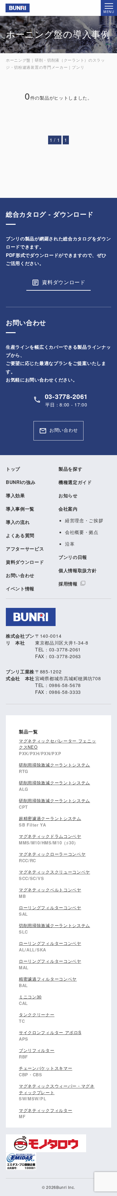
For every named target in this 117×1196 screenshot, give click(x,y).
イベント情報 (20, 588)
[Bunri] (15, 8)
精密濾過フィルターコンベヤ (48, 979)
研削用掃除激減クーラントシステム (54, 765)
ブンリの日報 (72, 557)
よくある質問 (20, 535)
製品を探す (70, 468)
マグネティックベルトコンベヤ (50, 890)
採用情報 (68, 583)
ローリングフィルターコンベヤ (50, 907)
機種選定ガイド (75, 482)
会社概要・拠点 (81, 532)
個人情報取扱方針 (77, 570)
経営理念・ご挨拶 (84, 520)
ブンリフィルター (37, 1050)
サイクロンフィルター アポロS (50, 1032)
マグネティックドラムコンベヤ (50, 836)
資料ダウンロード (63, 282)
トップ (13, 468)
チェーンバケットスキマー (45, 1068)
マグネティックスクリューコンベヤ (54, 872)
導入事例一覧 (20, 508)
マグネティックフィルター (45, 1110)
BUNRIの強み (21, 482)
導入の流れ (18, 522)
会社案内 (68, 508)
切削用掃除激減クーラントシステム (54, 925)
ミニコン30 (30, 997)
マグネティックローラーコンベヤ (52, 854)
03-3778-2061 (66, 396)
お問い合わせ (63, 430)
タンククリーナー (37, 1014)
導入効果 (15, 495)
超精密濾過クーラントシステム (50, 818)
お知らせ (68, 495)
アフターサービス (25, 548)
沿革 (69, 543)
